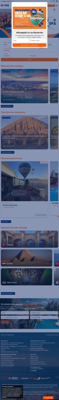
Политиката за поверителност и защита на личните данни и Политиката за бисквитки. (11, 396)
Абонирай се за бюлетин (29, 45)
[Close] (46, 4)
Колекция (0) (48, 397)
